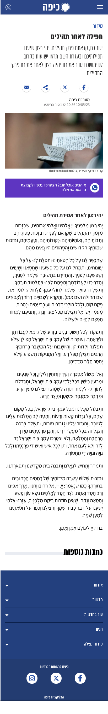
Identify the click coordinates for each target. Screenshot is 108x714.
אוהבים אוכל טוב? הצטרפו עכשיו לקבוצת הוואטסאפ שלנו (53, 187)
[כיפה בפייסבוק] (80, 678)
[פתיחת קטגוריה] (54, 585)
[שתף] (83, 87)
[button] (100, 7)
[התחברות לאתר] (8, 7)
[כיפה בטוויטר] (56, 678)
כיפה (54, 7)
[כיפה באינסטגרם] (31, 678)
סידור (98, 26)
